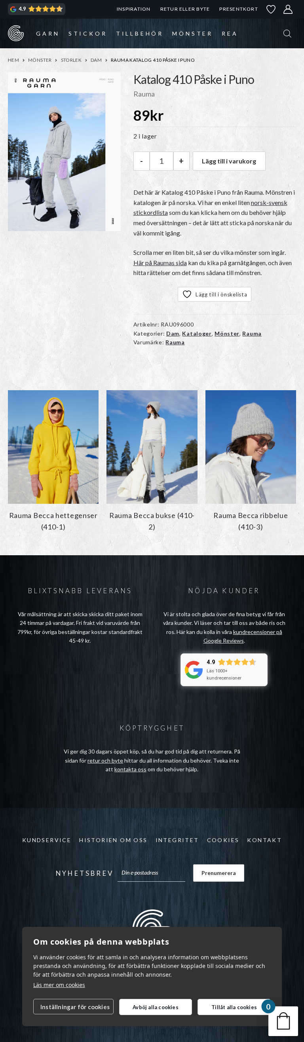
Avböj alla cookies (156, 1007)
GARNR (16, 33)
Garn (47, 33)
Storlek (71, 60)
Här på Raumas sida (160, 262)
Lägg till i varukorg (229, 161)
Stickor (87, 33)
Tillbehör (139, 33)
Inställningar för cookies (75, 1006)
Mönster (192, 33)
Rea (230, 33)
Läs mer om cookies (59, 985)
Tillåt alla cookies (234, 1007)
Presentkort (238, 9)
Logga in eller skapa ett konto (288, 9)
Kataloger (196, 333)
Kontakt (264, 840)
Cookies (223, 840)
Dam (96, 60)
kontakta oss (130, 769)
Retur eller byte (185, 9)
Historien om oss (113, 840)
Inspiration (133, 9)
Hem (13, 60)
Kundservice (46, 840)
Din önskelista (271, 9)
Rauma (252, 333)
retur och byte (105, 760)
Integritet (177, 840)
